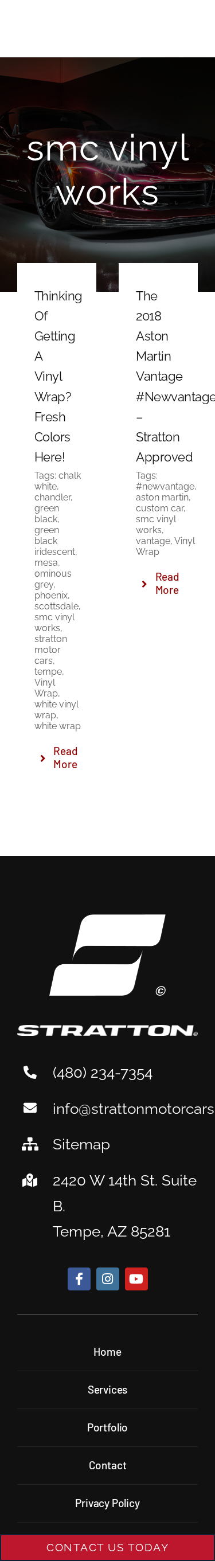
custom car (159, 508)
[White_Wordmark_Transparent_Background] (107, 1030)
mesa (46, 562)
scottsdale (56, 606)
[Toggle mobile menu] (188, 30)
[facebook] (79, 1278)
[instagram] (107, 1278)
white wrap (57, 726)
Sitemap (81, 1144)
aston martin (162, 497)
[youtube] (136, 1278)
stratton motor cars (50, 649)
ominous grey (53, 579)
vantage (153, 540)
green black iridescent (54, 541)
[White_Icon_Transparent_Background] (107, 919)
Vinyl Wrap (46, 688)
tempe (48, 671)
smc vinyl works (54, 622)
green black (46, 514)
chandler (52, 497)
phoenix (51, 595)
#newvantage (165, 486)
